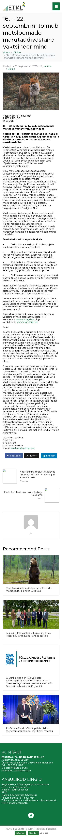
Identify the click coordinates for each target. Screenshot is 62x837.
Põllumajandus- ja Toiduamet (17, 797)
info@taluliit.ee (19, 768)
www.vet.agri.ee (24, 319)
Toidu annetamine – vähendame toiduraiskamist (28, 800)
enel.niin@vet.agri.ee (22, 448)
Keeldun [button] (33, 833)
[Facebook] (31, 815)
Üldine (11, 69)
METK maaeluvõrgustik (14, 803)
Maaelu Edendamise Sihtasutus (19, 795)
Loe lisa (44, 833)
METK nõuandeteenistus (15, 787)
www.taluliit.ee (22, 770)
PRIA (4, 792)
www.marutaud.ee (26, 322)
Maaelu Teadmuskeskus (14, 789)
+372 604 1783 (14, 765)
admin (47, 66)
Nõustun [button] (20, 833)
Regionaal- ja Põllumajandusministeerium (25, 784)
